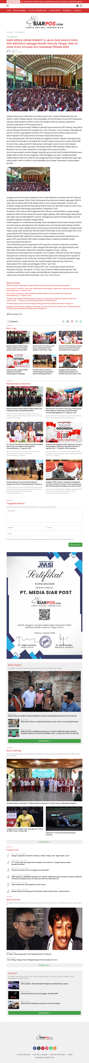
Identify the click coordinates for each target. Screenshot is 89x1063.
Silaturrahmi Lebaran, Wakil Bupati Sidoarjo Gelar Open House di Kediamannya (49, 722)
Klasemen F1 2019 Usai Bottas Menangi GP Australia (61, 834)
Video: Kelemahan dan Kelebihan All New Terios (29, 885)
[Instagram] (47, 1048)
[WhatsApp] (51, 1048)
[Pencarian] (81, 6)
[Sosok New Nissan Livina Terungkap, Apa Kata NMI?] (13, 995)
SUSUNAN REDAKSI (23, 1055)
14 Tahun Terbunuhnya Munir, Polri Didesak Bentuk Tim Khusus (29, 954)
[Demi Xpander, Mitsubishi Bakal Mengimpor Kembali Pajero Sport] (13, 985)
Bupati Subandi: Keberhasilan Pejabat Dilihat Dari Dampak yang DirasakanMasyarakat (38, 285)
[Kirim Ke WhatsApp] (80, 321)
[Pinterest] (42, 1048)
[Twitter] (38, 1048)
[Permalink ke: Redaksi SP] (8, 51)
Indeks (70, 1055)
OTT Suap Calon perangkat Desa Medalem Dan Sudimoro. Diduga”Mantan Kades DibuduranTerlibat (41, 863)
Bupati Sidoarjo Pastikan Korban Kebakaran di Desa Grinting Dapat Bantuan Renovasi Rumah (42, 716)
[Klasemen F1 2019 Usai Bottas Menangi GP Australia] (64, 818)
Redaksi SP (14, 50)
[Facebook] (34, 1048)
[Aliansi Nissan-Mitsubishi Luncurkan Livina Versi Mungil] (13, 1005)
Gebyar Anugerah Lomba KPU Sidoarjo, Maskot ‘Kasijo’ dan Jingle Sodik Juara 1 (41, 856)
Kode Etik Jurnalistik (40, 1055)
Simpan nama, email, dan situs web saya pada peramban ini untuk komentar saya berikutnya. (41, 539)
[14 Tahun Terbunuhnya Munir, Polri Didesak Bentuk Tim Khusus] (44, 929)
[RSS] (55, 1048)
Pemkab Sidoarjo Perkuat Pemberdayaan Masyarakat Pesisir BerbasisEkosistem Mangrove (40, 304)
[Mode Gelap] (77, 6)
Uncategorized (12, 37)
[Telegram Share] (76, 321)
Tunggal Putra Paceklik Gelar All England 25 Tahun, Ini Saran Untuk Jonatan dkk (25, 830)
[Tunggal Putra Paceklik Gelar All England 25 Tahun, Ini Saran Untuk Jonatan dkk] (25, 816)
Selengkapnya (43, 741)
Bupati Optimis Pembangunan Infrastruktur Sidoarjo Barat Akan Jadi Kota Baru (40, 891)
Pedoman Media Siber (58, 1055)
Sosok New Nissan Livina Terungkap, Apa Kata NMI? (30, 870)
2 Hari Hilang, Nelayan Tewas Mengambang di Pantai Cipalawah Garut (32, 960)
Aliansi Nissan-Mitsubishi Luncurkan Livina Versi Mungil (40, 1003)
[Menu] (8, 6)
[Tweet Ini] (67, 321)
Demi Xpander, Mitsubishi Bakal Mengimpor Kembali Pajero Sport (44, 984)
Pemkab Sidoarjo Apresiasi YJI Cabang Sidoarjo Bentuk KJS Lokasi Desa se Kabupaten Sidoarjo (41, 803)
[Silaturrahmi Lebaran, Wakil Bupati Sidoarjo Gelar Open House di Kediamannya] (13, 723)
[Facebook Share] (63, 321)
